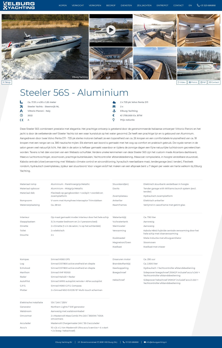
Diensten (126, 5)
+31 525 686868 (131, 342)
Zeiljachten (144, 5)
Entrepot (162, 5)
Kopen (63, 5)
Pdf (204, 82)
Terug (7, 82)
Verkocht (78, 5)
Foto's (194, 82)
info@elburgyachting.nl (156, 342)
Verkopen (95, 5)
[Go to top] (215, 342)
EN (190, 5)
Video (182, 82)
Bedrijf (111, 5)
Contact (178, 5)
